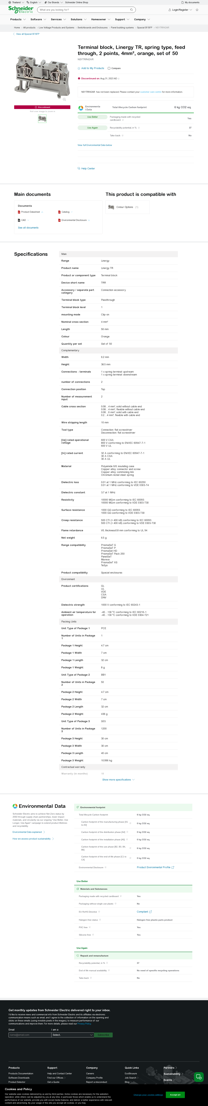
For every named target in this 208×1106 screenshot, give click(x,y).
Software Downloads (19, 1078)
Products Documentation (21, 1073)
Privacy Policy (84, 1023)
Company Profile (94, 1078)
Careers (90, 1073)
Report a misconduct (96, 1082)
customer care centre (150, 92)
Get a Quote (53, 1082)
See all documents (28, 227)
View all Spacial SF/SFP (27, 34)
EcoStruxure (131, 1073)
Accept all (175, 1095)
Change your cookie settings (148, 1095)
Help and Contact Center (59, 1073)
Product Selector (17, 1082)
